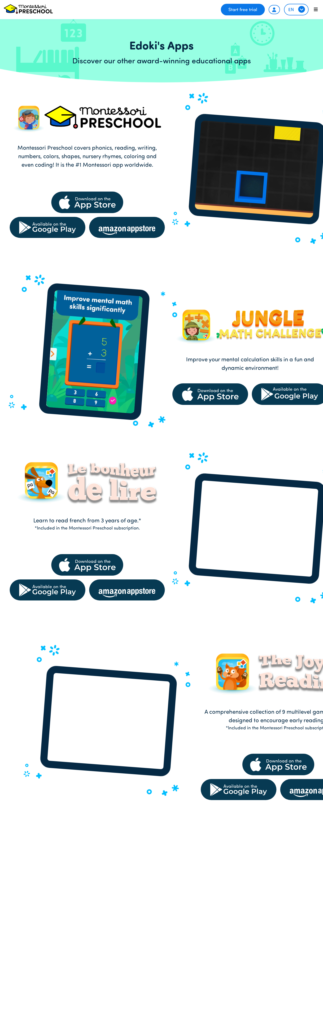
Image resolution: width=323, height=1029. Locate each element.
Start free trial (242, 9)
